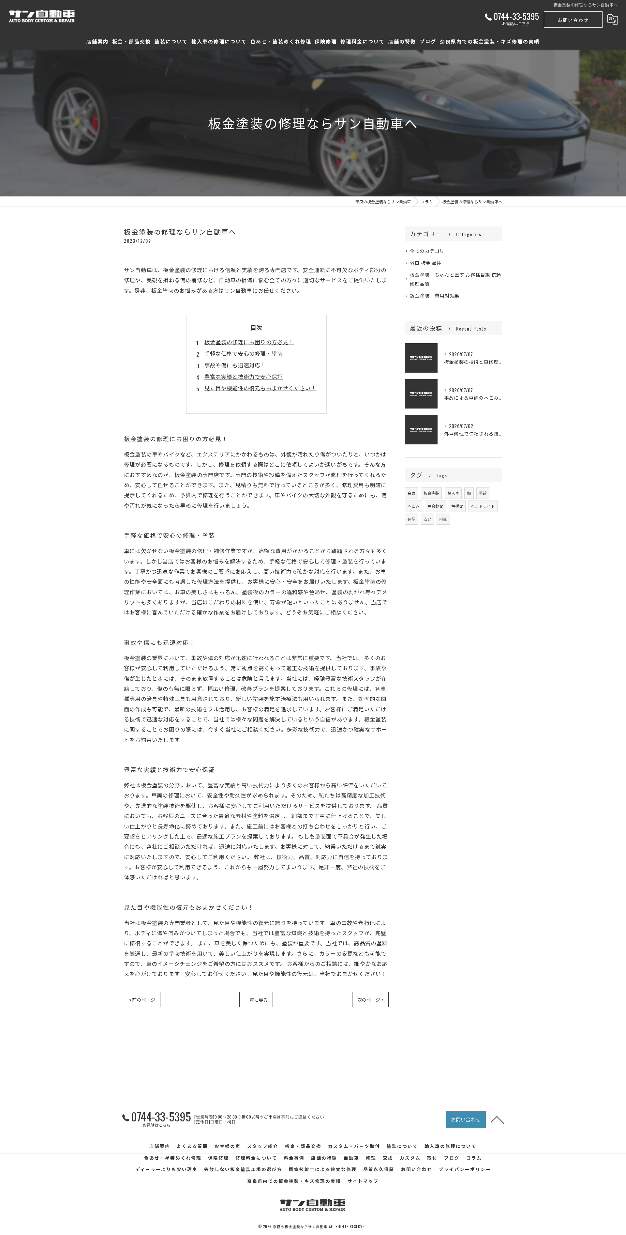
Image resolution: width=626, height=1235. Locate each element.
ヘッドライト (483, 506)
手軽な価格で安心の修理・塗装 (243, 353)
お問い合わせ (573, 19)
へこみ (414, 506)
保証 (411, 519)
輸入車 (453, 493)
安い (427, 519)
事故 (483, 493)
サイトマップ (363, 1181)
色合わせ (435, 506)
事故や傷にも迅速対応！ (235, 365)
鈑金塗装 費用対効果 (434, 295)
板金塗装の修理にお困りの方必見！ (249, 342)
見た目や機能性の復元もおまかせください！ (260, 388)
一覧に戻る (256, 999)
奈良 (411, 493)
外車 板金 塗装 (426, 262)
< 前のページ (142, 999)
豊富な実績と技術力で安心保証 (243, 376)
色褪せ (457, 506)
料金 (443, 519)
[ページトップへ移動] (497, 1119)
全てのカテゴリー (430, 250)
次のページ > (370, 999)
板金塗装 (432, 493)
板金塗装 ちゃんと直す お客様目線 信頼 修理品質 (455, 279)
